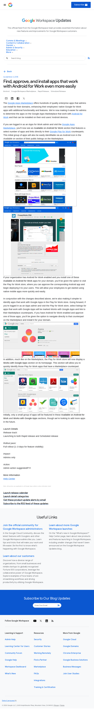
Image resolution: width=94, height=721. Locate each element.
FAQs (36, 673)
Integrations (39, 680)
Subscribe (81, 4)
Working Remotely (42, 653)
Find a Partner (40, 660)
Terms (62, 705)
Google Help (11, 660)
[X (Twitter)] (41, 621)
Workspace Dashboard (15, 667)
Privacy (56, 705)
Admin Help (10, 639)
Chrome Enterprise (72, 653)
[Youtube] (35, 621)
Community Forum (13, 653)
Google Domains (71, 646)
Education (11, 50)
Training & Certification (44, 687)
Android (6, 91)
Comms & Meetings (16, 41)
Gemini (10, 45)
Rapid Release (43, 91)
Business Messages (72, 667)
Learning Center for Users (17, 646)
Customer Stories (42, 646)
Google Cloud (69, 639)
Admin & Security (15, 48)
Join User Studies (71, 673)
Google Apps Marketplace (20, 103)
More (9, 52)
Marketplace (40, 667)
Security (38, 639)
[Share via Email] (6, 98)
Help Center (9, 479)
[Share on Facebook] (18, 98)
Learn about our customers (18, 556)
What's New (10, 673)
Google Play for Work (60, 131)
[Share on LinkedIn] (12, 98)
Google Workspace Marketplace (23, 91)
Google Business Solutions (75, 660)
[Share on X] (24, 98)
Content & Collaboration (18, 43)
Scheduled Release (58, 91)
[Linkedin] (47, 621)
